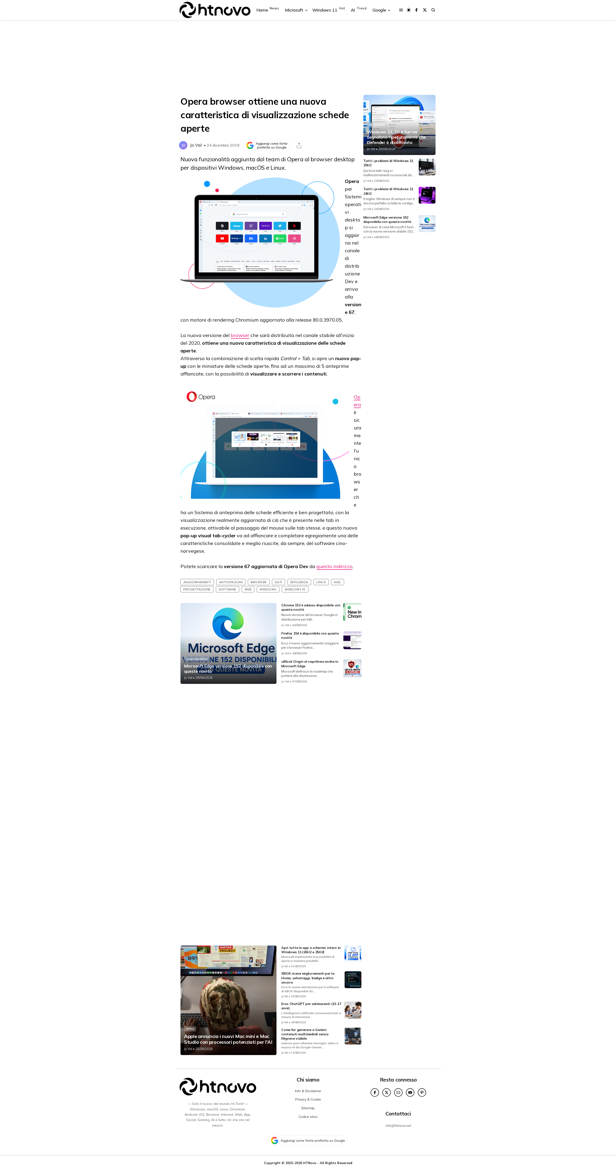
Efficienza (299, 582)
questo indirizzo (334, 566)
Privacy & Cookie (308, 1099)
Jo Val (196, 145)
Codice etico (308, 1117)
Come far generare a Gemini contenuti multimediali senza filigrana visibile (304, 1034)
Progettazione (197, 589)
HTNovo (309, 1163)
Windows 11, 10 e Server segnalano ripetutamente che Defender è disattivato (396, 137)
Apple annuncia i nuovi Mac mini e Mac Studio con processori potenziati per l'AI (228, 1039)
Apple (190, 1028)
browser (240, 335)
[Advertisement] (308, 57)
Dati (278, 582)
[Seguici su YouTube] (410, 1092)
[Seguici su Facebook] (416, 10)
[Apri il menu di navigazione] (401, 10)
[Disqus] (270, 751)
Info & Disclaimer (308, 1091)
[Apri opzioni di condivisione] (299, 145)
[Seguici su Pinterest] (422, 1092)
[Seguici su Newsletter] (398, 1092)
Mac (337, 582)
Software (227, 589)
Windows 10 (295, 589)
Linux (321, 582)
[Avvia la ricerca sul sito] (433, 10)
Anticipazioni (231, 582)
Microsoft (376, 124)
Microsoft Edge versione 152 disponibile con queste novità (228, 668)
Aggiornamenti (197, 582)
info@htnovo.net (398, 1125)
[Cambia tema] (408, 9)
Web (248, 589)
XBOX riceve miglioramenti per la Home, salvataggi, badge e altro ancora (307, 977)
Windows (268, 589)
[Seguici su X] (425, 10)
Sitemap (308, 1108)
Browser (259, 582)
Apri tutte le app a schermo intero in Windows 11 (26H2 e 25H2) (311, 950)
